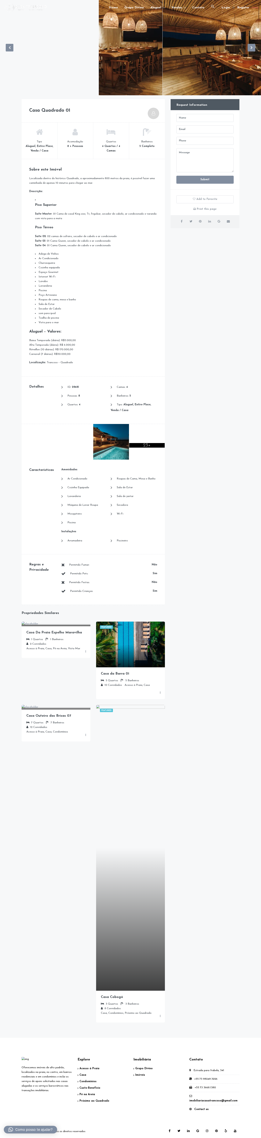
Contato (198, 7)
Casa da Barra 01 (115, 674)
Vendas (176, 7)
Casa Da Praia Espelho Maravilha (54, 632)
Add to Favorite (206, 199)
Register (243, 7)
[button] (213, 7)
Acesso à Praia (89, 1068)
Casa (82, 1075)
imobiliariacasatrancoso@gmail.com (213, 1100)
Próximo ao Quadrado (94, 1101)
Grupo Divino (134, 7)
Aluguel (155, 7)
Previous (9, 47)
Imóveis (140, 1075)
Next (251, 47)
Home (113, 7)
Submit (204, 179)
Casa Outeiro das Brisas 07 (48, 716)
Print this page (206, 209)
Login (225, 7)
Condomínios (87, 1081)
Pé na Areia (87, 1094)
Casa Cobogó (112, 997)
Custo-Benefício (89, 1088)
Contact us (201, 1109)
